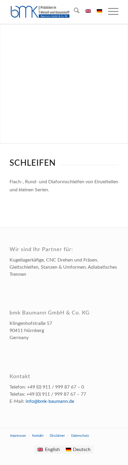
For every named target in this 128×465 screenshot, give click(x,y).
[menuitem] (73, 12)
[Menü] (110, 12)
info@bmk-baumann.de (50, 401)
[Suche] (73, 12)
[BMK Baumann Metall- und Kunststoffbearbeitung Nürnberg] (53, 12)
